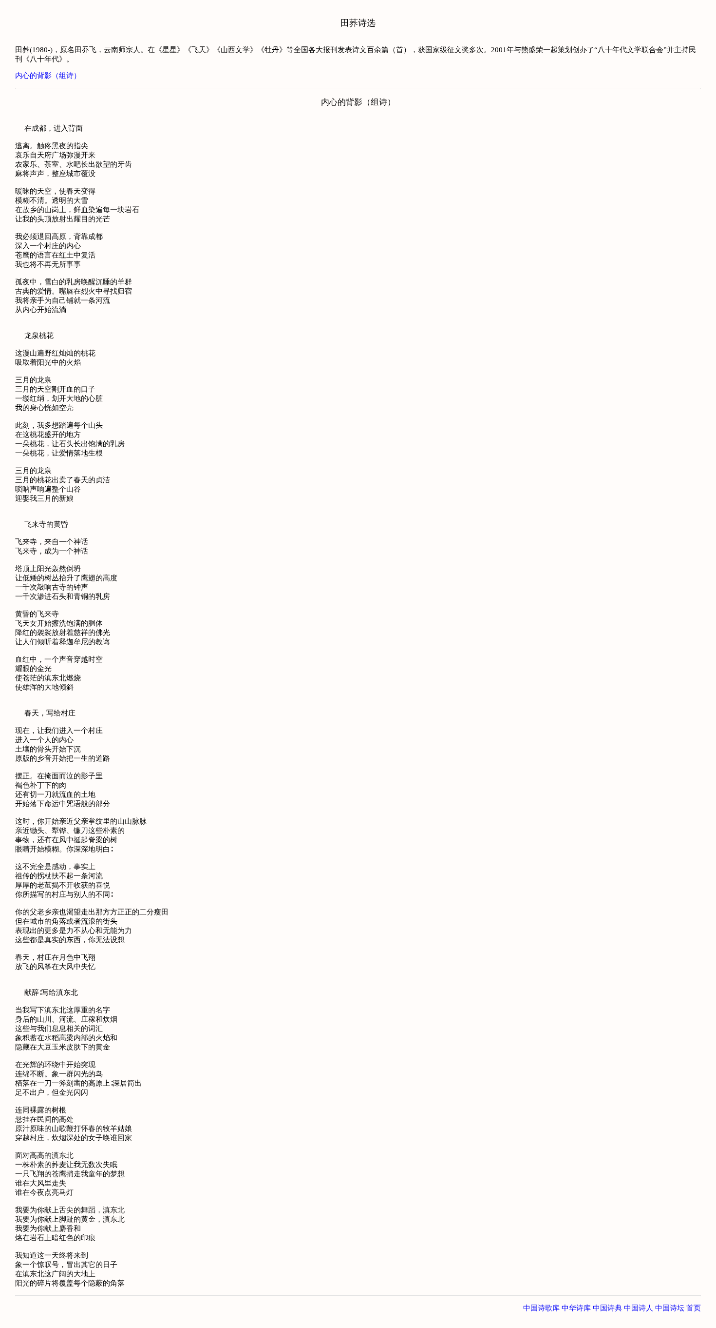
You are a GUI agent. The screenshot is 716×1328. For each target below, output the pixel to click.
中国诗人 (638, 1308)
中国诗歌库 (541, 1308)
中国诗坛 (669, 1308)
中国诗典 (607, 1308)
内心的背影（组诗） (48, 75)
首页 (693, 1308)
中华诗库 (576, 1308)
